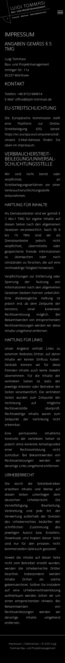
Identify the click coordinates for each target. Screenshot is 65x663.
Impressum (15, 643)
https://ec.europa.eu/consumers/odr (32, 134)
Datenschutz (31, 643)
